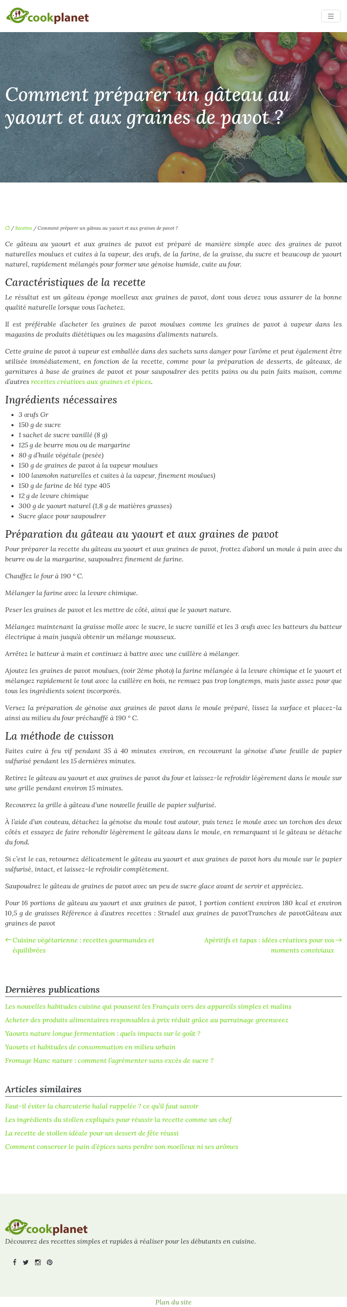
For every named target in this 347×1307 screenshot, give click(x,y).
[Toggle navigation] (331, 16)
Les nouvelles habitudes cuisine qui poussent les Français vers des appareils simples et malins (148, 1006)
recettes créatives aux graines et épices (91, 381)
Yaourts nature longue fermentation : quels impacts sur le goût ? (103, 1033)
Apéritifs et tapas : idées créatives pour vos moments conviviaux (269, 945)
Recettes (23, 228)
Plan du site (173, 1302)
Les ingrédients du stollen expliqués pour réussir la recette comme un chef (118, 1119)
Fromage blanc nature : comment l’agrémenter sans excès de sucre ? (109, 1060)
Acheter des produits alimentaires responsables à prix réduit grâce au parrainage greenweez (147, 1020)
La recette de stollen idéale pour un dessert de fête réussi (92, 1133)
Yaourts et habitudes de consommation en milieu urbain (90, 1047)
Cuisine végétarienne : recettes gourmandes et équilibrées (83, 945)
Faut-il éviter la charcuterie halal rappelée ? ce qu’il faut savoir (101, 1106)
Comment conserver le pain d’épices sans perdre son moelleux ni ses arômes (121, 1146)
